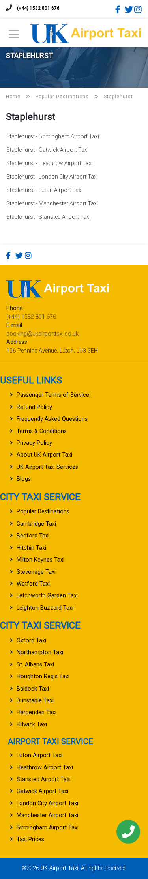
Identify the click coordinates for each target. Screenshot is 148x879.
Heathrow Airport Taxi (45, 767)
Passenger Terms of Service (53, 395)
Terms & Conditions (42, 431)
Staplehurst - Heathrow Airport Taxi (49, 163)
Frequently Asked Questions (52, 419)
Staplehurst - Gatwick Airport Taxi (47, 150)
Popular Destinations (43, 511)
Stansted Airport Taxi (44, 779)
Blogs (24, 479)
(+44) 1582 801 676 (38, 8)
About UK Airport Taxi (44, 455)
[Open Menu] (13, 36)
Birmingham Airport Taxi (48, 827)
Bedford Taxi (33, 535)
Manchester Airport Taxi (47, 815)
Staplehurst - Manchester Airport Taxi (52, 203)
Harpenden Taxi (36, 712)
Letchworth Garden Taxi (47, 595)
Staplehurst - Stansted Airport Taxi (48, 217)
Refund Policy (34, 407)
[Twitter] (129, 9)
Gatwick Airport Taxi (42, 791)
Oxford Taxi (31, 640)
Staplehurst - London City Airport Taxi (52, 177)
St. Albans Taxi (35, 664)
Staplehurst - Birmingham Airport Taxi (52, 136)
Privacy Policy (34, 443)
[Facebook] (119, 9)
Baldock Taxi (33, 688)
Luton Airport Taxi (39, 755)
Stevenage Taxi (36, 572)
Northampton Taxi (40, 652)
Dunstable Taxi (35, 700)
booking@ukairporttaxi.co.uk (42, 333)
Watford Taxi (33, 583)
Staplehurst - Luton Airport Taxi (44, 190)
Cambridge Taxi (36, 524)
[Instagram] (138, 9)
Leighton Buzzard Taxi (45, 608)
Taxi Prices (30, 839)
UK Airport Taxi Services (47, 467)
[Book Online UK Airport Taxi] (85, 32)
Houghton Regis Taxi (43, 676)
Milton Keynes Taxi (40, 559)
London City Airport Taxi (47, 803)
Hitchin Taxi (31, 548)
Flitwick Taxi (32, 724)
